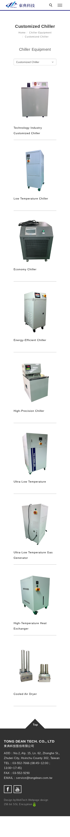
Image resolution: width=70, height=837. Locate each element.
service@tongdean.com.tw (34, 777)
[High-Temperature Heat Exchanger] (35, 594)
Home (22, 32)
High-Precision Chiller (29, 410)
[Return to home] (20, 4)
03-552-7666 (21, 763)
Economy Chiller (25, 269)
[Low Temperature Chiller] (35, 170)
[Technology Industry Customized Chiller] (35, 99)
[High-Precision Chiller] (35, 382)
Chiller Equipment (40, 32)
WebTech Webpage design (32, 800)
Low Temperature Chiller (31, 198)
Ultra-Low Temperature (30, 481)
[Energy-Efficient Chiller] (35, 311)
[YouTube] (18, 789)
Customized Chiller (37, 36)
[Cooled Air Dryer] (35, 665)
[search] (51, 5)
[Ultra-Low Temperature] (35, 453)
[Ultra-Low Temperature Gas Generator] (35, 524)
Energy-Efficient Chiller (30, 340)
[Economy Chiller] (35, 241)
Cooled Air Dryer (25, 693)
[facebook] (9, 789)
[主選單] (60, 5)
